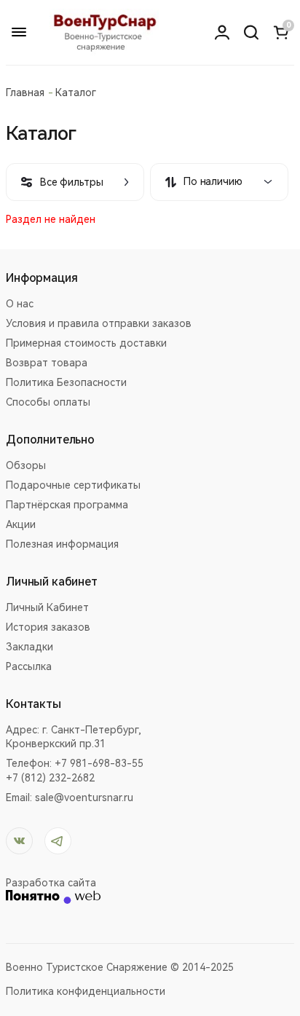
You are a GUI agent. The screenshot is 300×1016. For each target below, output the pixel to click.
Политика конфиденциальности (85, 991)
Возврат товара (46, 363)
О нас (19, 304)
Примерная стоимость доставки (86, 343)
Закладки (29, 647)
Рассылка (29, 666)
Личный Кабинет (47, 607)
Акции (21, 524)
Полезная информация (62, 544)
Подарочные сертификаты (73, 485)
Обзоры (26, 465)
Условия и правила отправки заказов (99, 323)
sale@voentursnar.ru (84, 797)
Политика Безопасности (66, 382)
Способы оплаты (48, 402)
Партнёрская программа (67, 505)
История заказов (48, 627)
